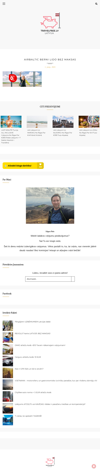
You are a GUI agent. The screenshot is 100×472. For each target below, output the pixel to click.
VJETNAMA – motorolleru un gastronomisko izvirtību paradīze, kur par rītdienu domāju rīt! (56, 380)
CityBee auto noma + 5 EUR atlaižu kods (33, 392)
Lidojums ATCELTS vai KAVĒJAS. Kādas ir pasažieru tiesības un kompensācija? (50, 404)
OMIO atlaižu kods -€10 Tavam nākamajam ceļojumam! (40, 345)
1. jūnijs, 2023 (50, 67)
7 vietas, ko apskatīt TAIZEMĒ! (28, 416)
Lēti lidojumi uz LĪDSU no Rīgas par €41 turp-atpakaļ (88, 132)
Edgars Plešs (50, 231)
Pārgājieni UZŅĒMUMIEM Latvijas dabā (32, 322)
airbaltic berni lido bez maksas (50, 59)
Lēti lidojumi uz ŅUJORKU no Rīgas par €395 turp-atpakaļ (62, 132)
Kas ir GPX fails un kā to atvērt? (29, 369)
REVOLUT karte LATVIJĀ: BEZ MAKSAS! (33, 333)
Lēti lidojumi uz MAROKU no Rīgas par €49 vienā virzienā (36, 132)
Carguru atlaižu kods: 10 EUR (28, 357)
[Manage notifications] (94, 466)
